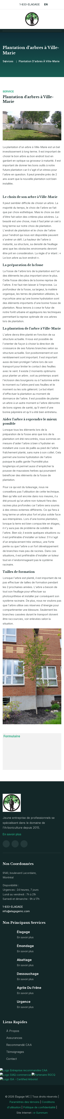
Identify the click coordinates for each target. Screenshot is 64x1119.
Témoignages (15, 1052)
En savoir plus (12, 834)
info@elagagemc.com (16, 911)
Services (8, 61)
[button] (7, 125)
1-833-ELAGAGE (30, 4)
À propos (12, 1031)
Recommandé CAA (19, 1045)
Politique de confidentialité (39, 1107)
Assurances (14, 1038)
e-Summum (40, 1112)
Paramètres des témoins (24, 1102)
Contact (11, 1059)
